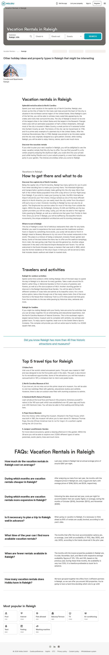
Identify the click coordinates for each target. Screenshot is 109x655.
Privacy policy (62, 651)
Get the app (63, 3)
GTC (53, 651)
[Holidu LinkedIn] (54, 647)
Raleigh (24, 51)
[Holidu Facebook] (59, 647)
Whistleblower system (88, 651)
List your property (76, 3)
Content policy (74, 651)
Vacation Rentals (9, 51)
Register (97, 3)
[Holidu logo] (12, 3)
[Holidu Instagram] (50, 647)
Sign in (88, 3)
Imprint (47, 651)
